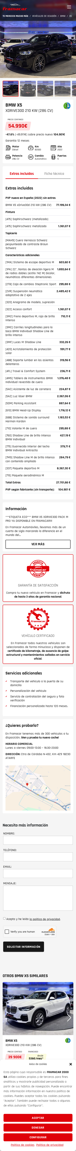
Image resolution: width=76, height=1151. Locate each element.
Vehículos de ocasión (44, 16)
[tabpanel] (38, 339)
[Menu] (69, 7)
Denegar (38, 1128)
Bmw (62, 16)
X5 (70, 16)
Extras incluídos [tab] (22, 173)
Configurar (38, 1137)
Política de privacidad (49, 1145)
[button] (70, 1064)
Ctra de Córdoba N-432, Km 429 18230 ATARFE (37, 756)
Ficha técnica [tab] (54, 173)
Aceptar (38, 1118)
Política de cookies (22, 1145)
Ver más (38, 544)
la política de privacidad (45, 919)
